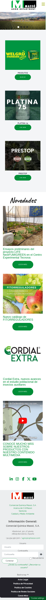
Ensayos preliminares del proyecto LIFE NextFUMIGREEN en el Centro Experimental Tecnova (22, 253)
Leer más (22, 264)
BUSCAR (23, 77)
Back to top (22, 575)
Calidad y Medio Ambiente (22, 514)
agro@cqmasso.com (31, 538)
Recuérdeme (38, 558)
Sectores (23, 511)
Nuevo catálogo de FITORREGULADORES (18, 318)
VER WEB (23, 127)
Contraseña (23, 551)
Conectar (10, 561)
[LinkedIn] (12, 479)
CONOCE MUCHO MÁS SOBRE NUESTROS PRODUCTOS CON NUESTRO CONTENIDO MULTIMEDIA (19, 449)
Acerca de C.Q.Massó (22, 508)
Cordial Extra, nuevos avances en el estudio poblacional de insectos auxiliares (22, 381)
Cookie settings (37, 598)
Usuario (22, 543)
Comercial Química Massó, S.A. (22, 505)
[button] (18, 27)
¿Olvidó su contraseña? (18, 565)
